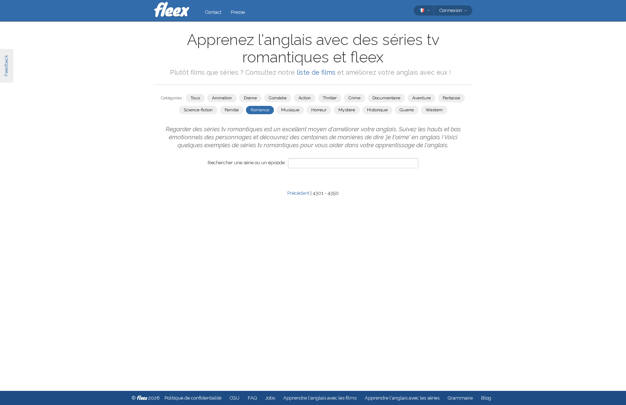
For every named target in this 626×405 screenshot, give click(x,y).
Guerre (407, 109)
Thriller (330, 97)
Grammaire (460, 398)
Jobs (270, 398)
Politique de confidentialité (192, 398)
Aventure (421, 97)
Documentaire (386, 97)
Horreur (318, 109)
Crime (354, 97)
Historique (377, 109)
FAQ (252, 398)
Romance (260, 109)
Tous (195, 97)
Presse (238, 12)
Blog (486, 398)
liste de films (316, 72)
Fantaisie (451, 97)
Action (305, 97)
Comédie (278, 97)
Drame (250, 97)
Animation (222, 97)
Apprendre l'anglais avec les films (319, 398)
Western (434, 109)
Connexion (451, 10)
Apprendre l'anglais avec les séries (402, 398)
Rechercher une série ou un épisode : (247, 162)
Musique (290, 109)
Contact (213, 12)
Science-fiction (198, 109)
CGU (234, 398)
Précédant (298, 193)
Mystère (346, 109)
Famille (232, 109)
